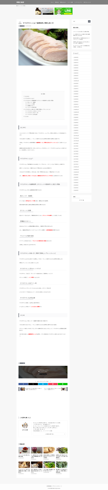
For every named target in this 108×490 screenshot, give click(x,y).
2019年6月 (76, 91)
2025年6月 (76, 65)
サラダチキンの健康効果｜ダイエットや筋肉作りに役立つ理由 (39, 100)
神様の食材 (20, 2)
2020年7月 (76, 86)
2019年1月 (76, 104)
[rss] (83, 200)
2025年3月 (76, 73)
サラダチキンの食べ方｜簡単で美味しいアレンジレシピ (37, 109)
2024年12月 (76, 80)
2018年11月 (76, 109)
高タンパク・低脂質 (32, 102)
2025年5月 (76, 67)
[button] (23, 384)
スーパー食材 (22, 363)
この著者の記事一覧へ (49, 434)
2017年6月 (76, 151)
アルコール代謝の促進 (32, 107)
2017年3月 (76, 159)
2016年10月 (76, 172)
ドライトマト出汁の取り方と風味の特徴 (81, 31)
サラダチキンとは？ (29, 98)
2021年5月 (76, 83)
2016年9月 (76, 174)
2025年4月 (76, 70)
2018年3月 (76, 127)
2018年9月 (76, 114)
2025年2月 (76, 75)
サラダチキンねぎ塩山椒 (32, 114)
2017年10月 (76, 140)
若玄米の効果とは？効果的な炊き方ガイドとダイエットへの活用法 (81, 39)
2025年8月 (76, 59)
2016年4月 (76, 187)
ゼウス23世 (25, 430)
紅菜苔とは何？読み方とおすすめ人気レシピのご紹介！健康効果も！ (81, 42)
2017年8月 (76, 146)
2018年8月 (76, 117)
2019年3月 (76, 99)
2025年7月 (76, 62)
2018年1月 (76, 132)
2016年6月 (76, 182)
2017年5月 (76, 153)
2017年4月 (76, 156)
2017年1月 (76, 164)
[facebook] (80, 200)
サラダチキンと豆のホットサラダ (34, 111)
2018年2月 (76, 130)
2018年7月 (76, 119)
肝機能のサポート (31, 105)
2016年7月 (76, 179)
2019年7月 (76, 88)
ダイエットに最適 (31, 103)
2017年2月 (76, 161)
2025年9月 (76, 57)
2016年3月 (76, 190)
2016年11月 (76, 169)
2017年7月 (76, 148)
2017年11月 (76, 138)
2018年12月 (76, 106)
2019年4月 (76, 96)
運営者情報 (49, 486)
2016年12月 (76, 166)
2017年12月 (76, 135)
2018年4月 (76, 125)
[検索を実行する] (89, 21)
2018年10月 (76, 112)
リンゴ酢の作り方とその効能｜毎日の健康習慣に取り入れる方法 (81, 35)
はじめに (27, 96)
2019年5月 (76, 93)
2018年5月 (76, 122)
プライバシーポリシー (57, 486)
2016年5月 (76, 185)
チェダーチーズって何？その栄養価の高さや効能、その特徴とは (81, 46)
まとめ (26, 116)
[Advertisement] (43, 78)
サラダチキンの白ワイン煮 (33, 112)
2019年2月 (76, 101)
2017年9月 (76, 143)
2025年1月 (76, 78)
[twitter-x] (81, 200)
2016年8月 (76, 177)
